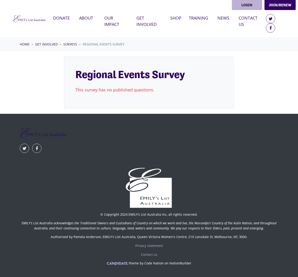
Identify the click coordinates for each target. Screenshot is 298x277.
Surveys (70, 44)
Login (246, 5)
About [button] (86, 18)
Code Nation (154, 263)
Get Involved (46, 44)
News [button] (223, 18)
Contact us (248, 21)
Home (25, 44)
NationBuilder (180, 263)
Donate (61, 18)
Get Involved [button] (151, 21)
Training (198, 18)
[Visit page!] (270, 18)
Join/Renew (280, 5)
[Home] (29, 19)
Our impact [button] (111, 21)
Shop (175, 18)
